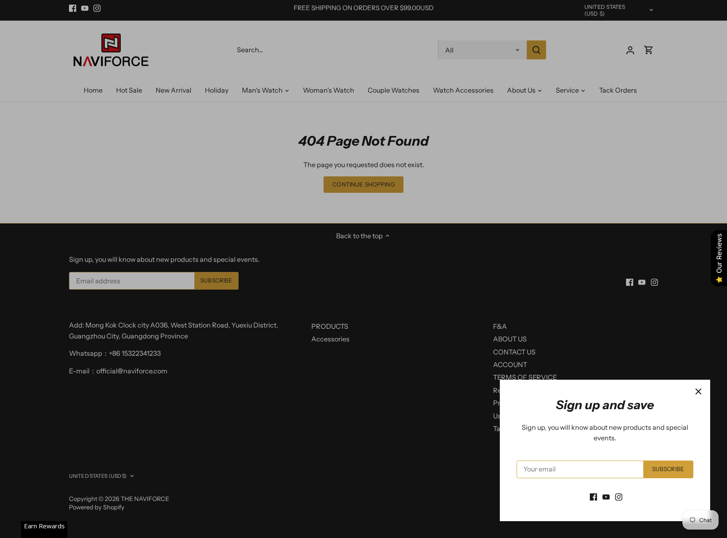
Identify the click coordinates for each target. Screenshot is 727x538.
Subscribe (668, 469)
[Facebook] (593, 496)
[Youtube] (606, 496)
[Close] (698, 391)
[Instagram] (618, 496)
